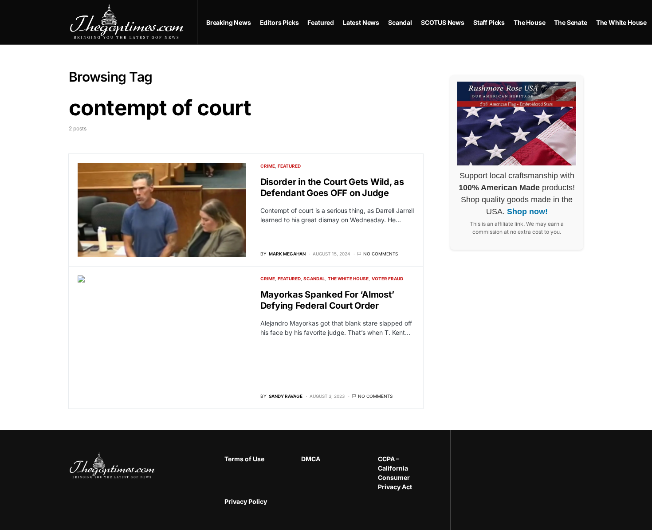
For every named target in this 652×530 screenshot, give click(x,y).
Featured (289, 166)
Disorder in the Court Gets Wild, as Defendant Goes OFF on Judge (332, 187)
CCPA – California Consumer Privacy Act (395, 473)
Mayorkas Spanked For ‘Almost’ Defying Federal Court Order (327, 300)
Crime (267, 166)
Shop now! (527, 211)
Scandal (314, 278)
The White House (348, 278)
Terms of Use (244, 459)
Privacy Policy (245, 501)
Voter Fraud (387, 278)
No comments (380, 253)
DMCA (310, 459)
